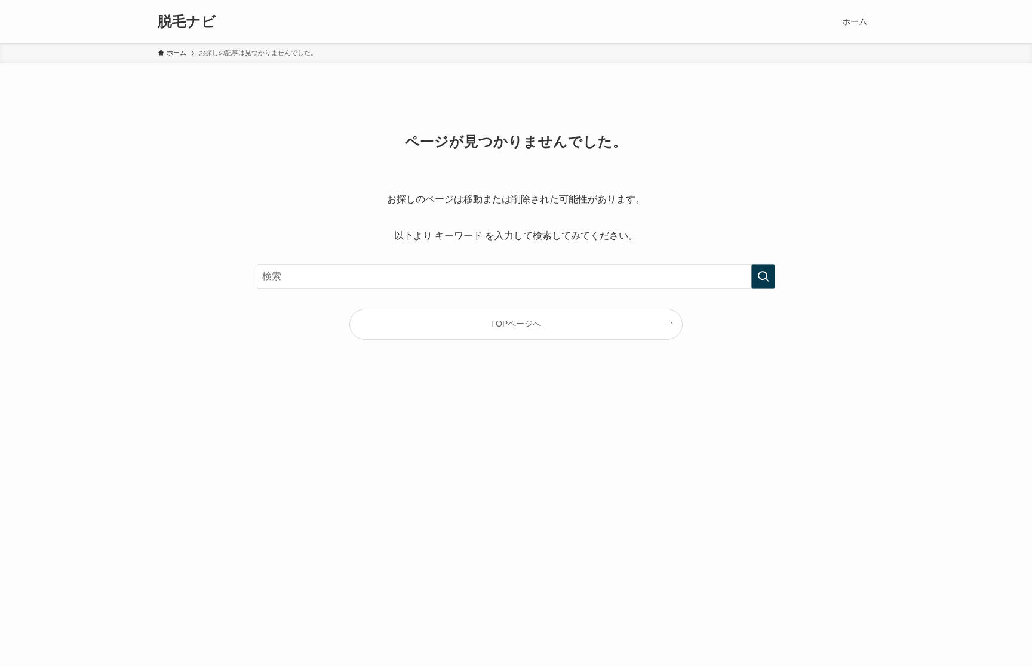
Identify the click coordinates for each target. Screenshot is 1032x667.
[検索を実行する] (763, 276)
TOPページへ (515, 323)
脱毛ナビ (187, 21)
